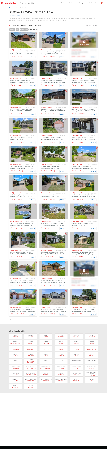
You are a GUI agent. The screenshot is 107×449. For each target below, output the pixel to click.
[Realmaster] (8, 3)
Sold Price (23, 25)
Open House (15, 25)
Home (10, 8)
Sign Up (91, 3)
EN (103, 3)
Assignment (38, 25)
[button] (36, 34)
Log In (97, 3)
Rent (62, 3)
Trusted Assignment (81, 3)
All (9, 25)
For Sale (16, 8)
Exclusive (30, 25)
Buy (58, 3)
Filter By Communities (15, 15)
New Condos (69, 3)
